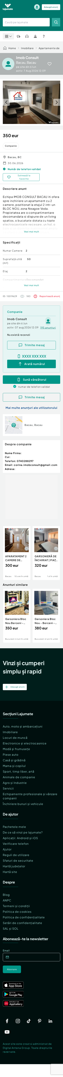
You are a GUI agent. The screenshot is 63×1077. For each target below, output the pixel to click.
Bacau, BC (15, 157)
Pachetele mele (14, 827)
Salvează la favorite (24, 177)
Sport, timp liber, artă (18, 771)
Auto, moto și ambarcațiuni (23, 726)
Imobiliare (27, 48)
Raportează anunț (50, 296)
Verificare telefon (16, 843)
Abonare (12, 969)
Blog (6, 895)
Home (12, 48)
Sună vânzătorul (34, 379)
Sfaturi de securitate (18, 860)
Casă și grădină (14, 760)
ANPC (7, 900)
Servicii (8, 788)
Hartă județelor (14, 866)
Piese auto (10, 754)
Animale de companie (19, 777)
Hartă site (10, 872)
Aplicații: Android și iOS (20, 838)
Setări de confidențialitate (22, 923)
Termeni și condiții (16, 906)
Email (6, 950)
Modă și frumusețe (16, 749)
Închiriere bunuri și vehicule (23, 804)
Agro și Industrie (15, 783)
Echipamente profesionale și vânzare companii (30, 796)
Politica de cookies (17, 911)
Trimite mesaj (35, 345)
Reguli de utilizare (16, 855)
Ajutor (7, 849)
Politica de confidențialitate (24, 917)
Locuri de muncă (15, 737)
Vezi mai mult (31, 231)
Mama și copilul (14, 766)
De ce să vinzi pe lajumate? (23, 832)
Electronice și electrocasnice (25, 743)
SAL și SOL (11, 928)
